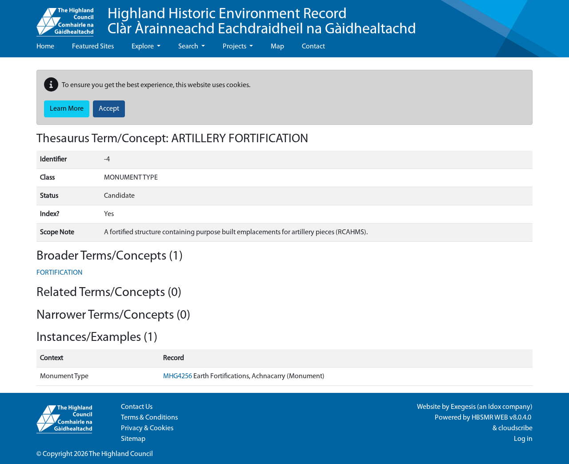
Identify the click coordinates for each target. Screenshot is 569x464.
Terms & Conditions (149, 417)
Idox (494, 407)
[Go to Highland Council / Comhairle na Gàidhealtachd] (64, 18)
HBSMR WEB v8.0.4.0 (502, 417)
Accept (109, 108)
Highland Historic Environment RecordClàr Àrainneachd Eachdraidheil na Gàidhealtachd (262, 22)
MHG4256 (177, 376)
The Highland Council (121, 454)
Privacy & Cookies (147, 428)
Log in (523, 439)
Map (277, 46)
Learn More (67, 108)
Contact (313, 46)
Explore (143, 46)
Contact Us (136, 407)
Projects (235, 46)
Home (45, 46)
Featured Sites (93, 46)
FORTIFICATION (59, 272)
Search (189, 46)
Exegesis (463, 407)
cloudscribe (515, 428)
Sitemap (133, 439)
